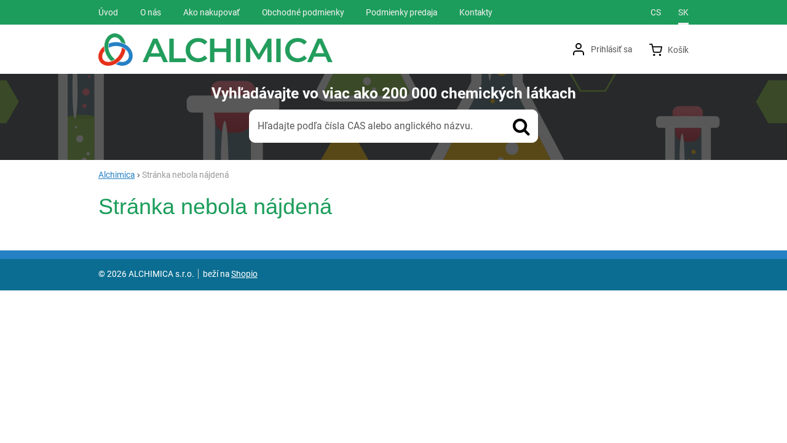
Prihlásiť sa (611, 49)
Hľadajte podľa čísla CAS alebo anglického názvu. (365, 126)
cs (656, 12)
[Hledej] (521, 126)
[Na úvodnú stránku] (215, 49)
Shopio (244, 274)
